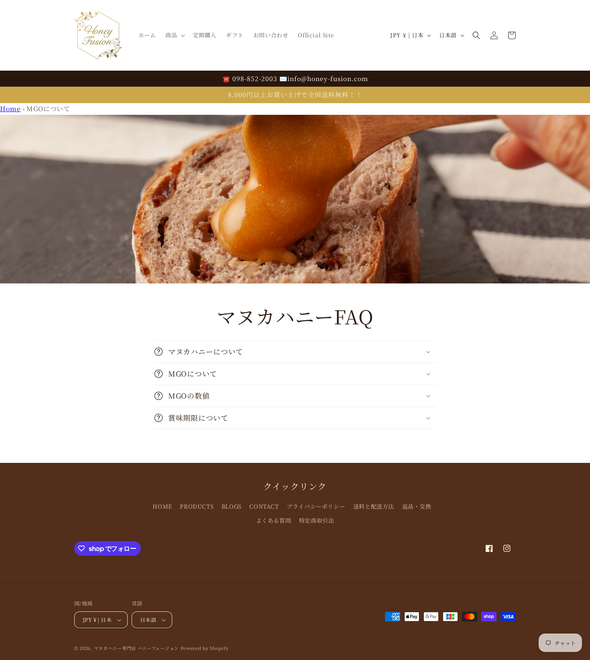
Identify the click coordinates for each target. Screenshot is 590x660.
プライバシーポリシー (316, 506)
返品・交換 (416, 506)
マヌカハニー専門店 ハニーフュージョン (136, 648)
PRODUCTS (197, 506)
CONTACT (264, 506)
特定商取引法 (316, 520)
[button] (174, 34)
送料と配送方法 (373, 506)
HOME (162, 506)
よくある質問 (273, 520)
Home (10, 108)
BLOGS (232, 506)
